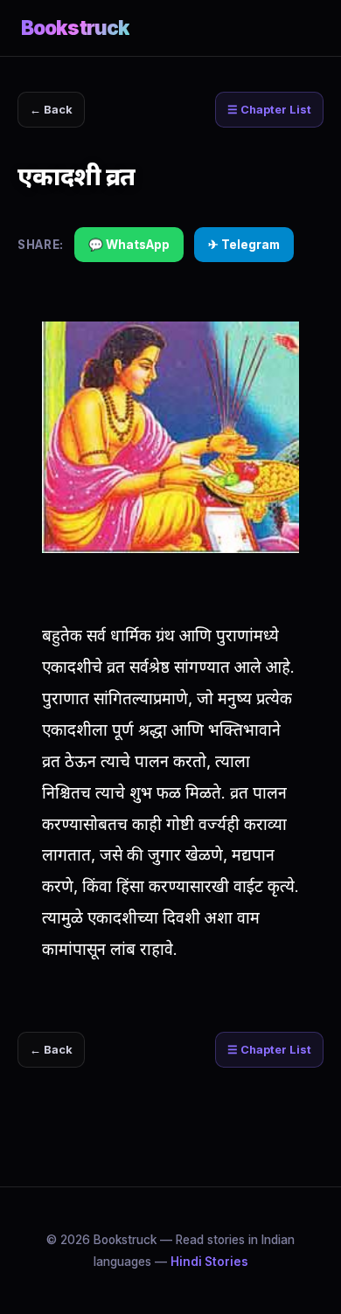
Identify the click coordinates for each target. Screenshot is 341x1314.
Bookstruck (75, 27)
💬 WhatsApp (129, 245)
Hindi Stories (209, 1262)
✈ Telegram (244, 245)
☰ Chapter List (269, 109)
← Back (51, 109)
